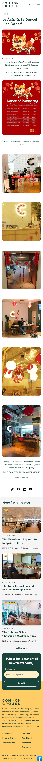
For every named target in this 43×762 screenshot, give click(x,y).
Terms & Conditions (9, 759)
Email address (10, 669)
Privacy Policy (26, 759)
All (6, 509)
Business (12, 602)
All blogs (20, 648)
